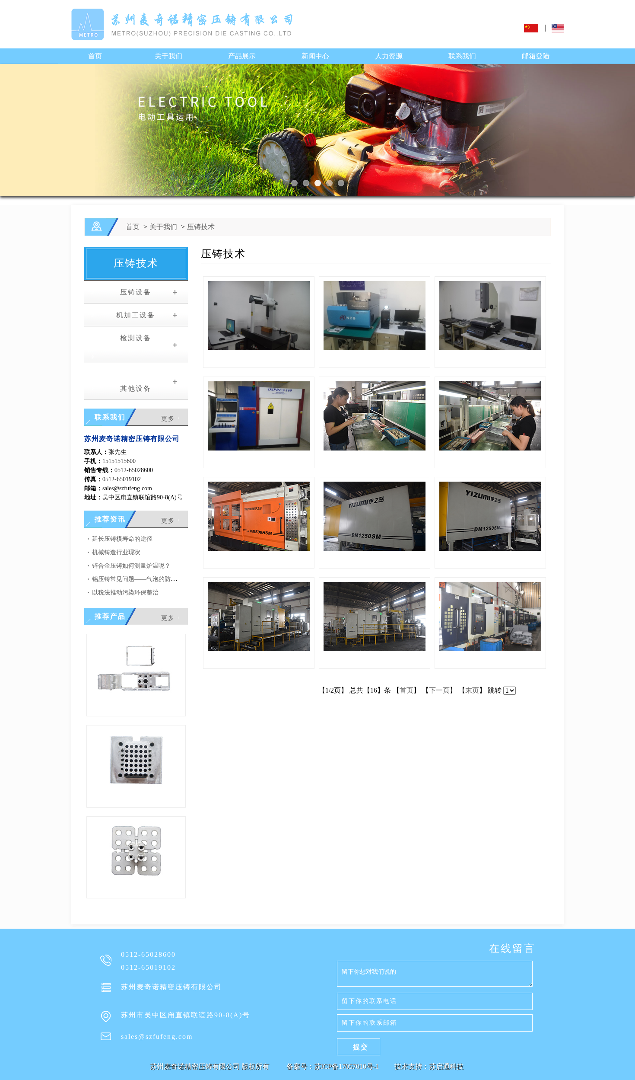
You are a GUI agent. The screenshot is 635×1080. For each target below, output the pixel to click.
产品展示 (242, 56)
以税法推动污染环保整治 (125, 592)
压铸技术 (201, 226)
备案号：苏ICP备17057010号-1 (333, 1066)
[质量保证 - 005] (374, 448)
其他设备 (130, 388)
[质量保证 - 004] (490, 448)
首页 (95, 56)
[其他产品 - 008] (136, 787)
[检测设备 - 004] (259, 347)
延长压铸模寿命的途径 (122, 539)
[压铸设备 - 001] (374, 648)
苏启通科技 (446, 1066)
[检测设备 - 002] (490, 347)
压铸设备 (130, 292)
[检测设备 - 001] (259, 448)
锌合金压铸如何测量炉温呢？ (131, 565)
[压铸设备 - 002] (259, 648)
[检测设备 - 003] (374, 347)
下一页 (439, 690)
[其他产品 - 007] (136, 878)
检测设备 (130, 338)
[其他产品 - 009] (136, 696)
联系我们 (462, 56)
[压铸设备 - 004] (374, 548)
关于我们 (168, 56)
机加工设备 (130, 315)
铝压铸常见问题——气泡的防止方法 (140, 579)
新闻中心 (315, 56)
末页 (472, 690)
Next (8, 131)
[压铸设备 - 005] (259, 548)
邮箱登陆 (535, 56)
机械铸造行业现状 (116, 552)
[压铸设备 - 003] (490, 548)
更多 (168, 418)
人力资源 (389, 56)
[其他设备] (490, 648)
